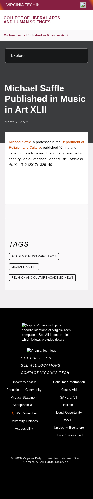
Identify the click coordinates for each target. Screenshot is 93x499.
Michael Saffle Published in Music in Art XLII (38, 35)
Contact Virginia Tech (46, 373)
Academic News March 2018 (34, 256)
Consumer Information (69, 382)
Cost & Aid (69, 390)
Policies (69, 405)
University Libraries (24, 421)
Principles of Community (24, 390)
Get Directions (39, 358)
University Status (24, 382)
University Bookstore (69, 427)
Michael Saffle (20, 142)
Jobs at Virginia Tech (69, 435)
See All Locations (42, 365)
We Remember (26, 413)
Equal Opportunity (69, 412)
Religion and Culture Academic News (42, 277)
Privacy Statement (24, 397)
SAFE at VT (69, 397)
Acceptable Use (24, 405)
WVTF (68, 420)
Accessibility (24, 428)
